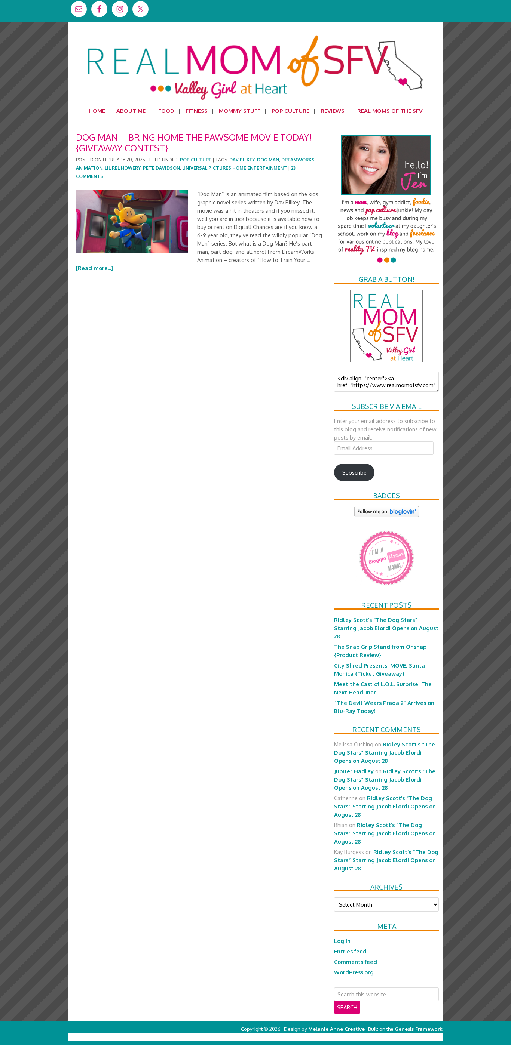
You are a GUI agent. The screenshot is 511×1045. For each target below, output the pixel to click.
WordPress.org (354, 972)
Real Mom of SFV (255, 35)
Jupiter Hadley (354, 771)
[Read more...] (94, 268)
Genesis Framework (419, 1029)
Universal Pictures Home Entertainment (234, 168)
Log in (342, 940)
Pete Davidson (161, 168)
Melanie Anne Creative (336, 1029)
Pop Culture (195, 160)
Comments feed (355, 961)
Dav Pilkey (242, 160)
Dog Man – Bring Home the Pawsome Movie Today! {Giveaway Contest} (194, 142)
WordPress (410, 1037)
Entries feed (350, 951)
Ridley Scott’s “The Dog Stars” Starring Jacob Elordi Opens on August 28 (386, 627)
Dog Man (268, 160)
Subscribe (354, 472)
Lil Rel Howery (123, 168)
